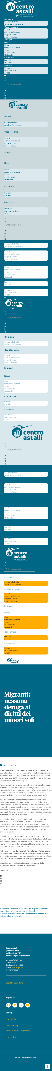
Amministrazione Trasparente (18, 1031)
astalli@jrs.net (17, 968)
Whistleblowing (12, 1026)
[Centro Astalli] (19, 17)
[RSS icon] (26, 1062)
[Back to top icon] (44, 1065)
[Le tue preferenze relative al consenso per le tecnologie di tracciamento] (47, 1066)
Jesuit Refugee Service (15, 983)
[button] (26, 876)
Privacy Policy (11, 1019)
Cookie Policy (11, 1037)
